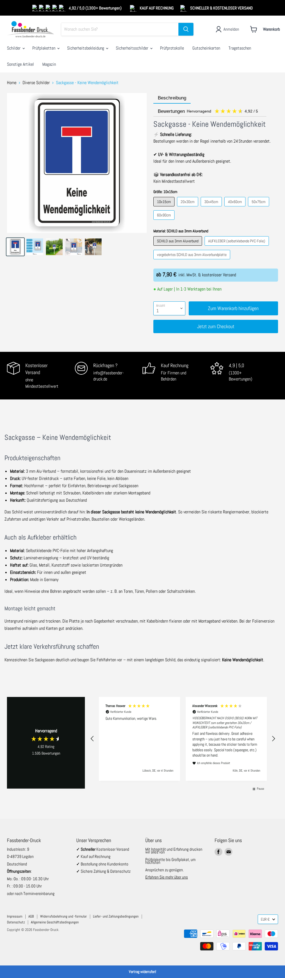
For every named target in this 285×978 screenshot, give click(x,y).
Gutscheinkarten (206, 48)
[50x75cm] (259, 208)
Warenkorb (271, 29)
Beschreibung (172, 98)
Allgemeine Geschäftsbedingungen (55, 922)
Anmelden (231, 29)
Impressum (14, 916)
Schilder (14, 48)
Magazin (49, 64)
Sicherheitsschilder (132, 48)
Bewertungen (208, 111)
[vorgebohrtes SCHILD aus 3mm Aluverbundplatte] (192, 261)
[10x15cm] (164, 208)
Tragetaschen (240, 48)
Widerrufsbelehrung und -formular (63, 916)
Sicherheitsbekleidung (86, 48)
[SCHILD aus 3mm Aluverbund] (178, 247)
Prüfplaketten (44, 48)
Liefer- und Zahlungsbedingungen (116, 916)
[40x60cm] (235, 208)
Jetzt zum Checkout (215, 326)
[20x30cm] (188, 208)
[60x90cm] (164, 221)
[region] (183, 738)
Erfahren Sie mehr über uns (166, 877)
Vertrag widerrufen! (142, 971)
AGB (31, 916)
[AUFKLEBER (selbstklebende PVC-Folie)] (237, 247)
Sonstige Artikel (20, 64)
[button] (92, 738)
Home (11, 82)
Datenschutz (16, 922)
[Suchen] (185, 29)
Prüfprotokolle (172, 48)
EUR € (265, 919)
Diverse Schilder (36, 82)
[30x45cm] (212, 208)
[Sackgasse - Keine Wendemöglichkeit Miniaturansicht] (15, 247)
